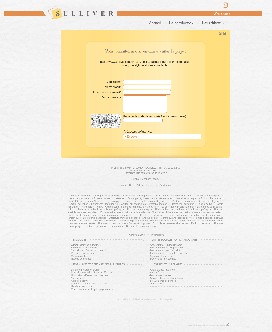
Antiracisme (77, 278)
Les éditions (211, 23)
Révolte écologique (81, 258)
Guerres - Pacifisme (161, 256)
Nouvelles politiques (187, 198)
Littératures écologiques (151, 215)
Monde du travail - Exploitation (166, 247)
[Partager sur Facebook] (224, 34)
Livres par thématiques (145, 235)
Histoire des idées (160, 220)
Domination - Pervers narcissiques (89, 275)
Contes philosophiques (133, 204)
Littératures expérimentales (120, 215)
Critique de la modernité (108, 195)
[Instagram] (225, 7)
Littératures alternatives (182, 201)
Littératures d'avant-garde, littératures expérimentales (143, 198)
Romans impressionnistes (112, 223)
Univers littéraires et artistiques (167, 278)
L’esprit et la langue (167, 264)
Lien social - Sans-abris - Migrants (89, 283)
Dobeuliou (190, 324)
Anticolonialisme (79, 280)
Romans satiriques (175, 209)
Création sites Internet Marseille (210, 324)
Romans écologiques (209, 201)
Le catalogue (180, 23)
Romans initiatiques (110, 212)
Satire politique (204, 217)
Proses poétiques (114, 209)
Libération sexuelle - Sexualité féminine (92, 272)
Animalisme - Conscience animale (89, 250)
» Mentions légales (150, 179)
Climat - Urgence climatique (86, 244)
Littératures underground (104, 204)
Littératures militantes (182, 204)
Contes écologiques (139, 223)
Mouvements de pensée (82, 223)
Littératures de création (178, 212)
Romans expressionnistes (207, 212)
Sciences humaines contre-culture (139, 206)
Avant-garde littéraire (92, 206)
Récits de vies (186, 217)
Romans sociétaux (146, 226)
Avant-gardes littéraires (162, 269)
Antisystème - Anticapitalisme (166, 244)
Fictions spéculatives (97, 226)
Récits (158, 209)
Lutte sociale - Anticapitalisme (174, 239)
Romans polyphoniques (90, 209)
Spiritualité (158, 212)
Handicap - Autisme (81, 286)
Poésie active (205, 204)
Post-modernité (102, 198)
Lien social (84, 220)
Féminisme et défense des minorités (98, 264)
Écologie (79, 239)
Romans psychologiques (208, 195)
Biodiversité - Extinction (84, 247)
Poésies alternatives (178, 215)
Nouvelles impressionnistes (133, 220)
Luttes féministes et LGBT (85, 269)
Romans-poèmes (158, 204)
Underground (112, 206)
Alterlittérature (157, 272)
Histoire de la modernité (137, 212)
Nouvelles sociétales (81, 195)
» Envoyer (131, 136)
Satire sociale (133, 201)
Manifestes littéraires (161, 275)
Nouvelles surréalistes (104, 220)
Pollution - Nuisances (82, 253)
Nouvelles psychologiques (108, 201)
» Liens (135, 179)
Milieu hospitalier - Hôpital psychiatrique (92, 289)
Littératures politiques (122, 226)
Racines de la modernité (163, 258)
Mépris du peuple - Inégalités (165, 250)
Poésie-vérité (161, 195)
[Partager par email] (220, 34)
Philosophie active (211, 198)
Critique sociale (150, 217)
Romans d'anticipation (211, 220)
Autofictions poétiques (199, 209)
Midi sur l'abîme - (154, 185)
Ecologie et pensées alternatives (170, 223)
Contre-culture (168, 217)
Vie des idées (90, 212)
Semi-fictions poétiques (184, 220)
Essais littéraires (186, 206)
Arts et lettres (167, 206)
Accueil (155, 23)
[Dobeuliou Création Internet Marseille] (228, 324)
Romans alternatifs (181, 195)
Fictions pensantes (201, 223)
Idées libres (96, 215)
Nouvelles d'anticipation (138, 195)
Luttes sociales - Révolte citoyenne (169, 253)
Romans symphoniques (139, 209)
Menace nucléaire (80, 256)
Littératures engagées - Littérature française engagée (111, 217)
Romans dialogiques (155, 201)
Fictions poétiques (203, 215)
